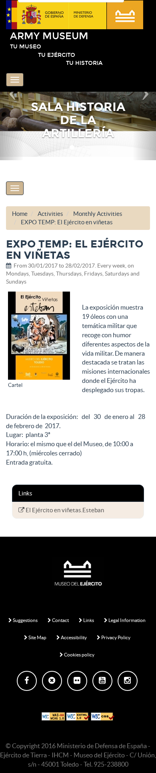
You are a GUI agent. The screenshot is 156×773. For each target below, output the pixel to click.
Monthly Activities (97, 213)
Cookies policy (78, 654)
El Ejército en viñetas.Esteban (64, 510)
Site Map (37, 637)
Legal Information (127, 620)
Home (20, 213)
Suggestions (25, 620)
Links (88, 620)
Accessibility (73, 637)
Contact (60, 620)
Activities (50, 213)
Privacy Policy (115, 637)
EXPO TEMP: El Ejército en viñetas (67, 222)
